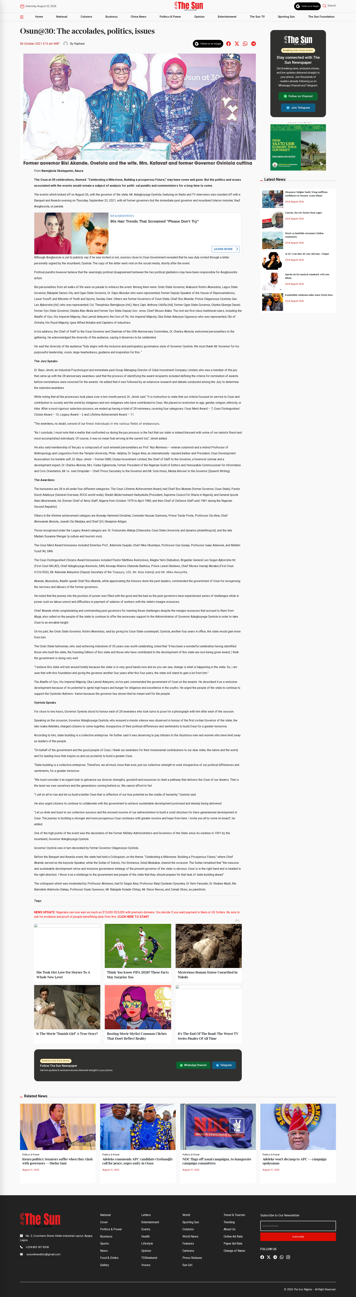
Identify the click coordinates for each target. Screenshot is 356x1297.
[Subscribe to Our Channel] (275, 1257)
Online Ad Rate (233, 1236)
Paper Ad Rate (233, 1243)
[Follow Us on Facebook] (262, 1257)
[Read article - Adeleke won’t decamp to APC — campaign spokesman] (298, 1126)
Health (145, 1236)
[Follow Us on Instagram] (288, 1257)
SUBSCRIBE (298, 1237)
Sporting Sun (286, 16)
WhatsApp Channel (195, 1065)
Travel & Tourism (234, 1215)
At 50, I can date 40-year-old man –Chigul (307, 254)
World (186, 1215)
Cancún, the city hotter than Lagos (303, 213)
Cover (104, 1222)
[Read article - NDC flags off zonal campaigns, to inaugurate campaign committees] (218, 1126)
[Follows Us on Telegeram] (253, 43)
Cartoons (188, 1251)
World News (190, 1236)
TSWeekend (149, 1258)
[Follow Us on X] (269, 1257)
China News (138, 16)
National (61, 16)
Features (188, 1243)
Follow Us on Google (310, 6)
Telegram (226, 1065)
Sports (104, 1243)
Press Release (192, 1258)
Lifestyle (147, 1243)
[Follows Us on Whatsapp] (245, 43)
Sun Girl (187, 1265)
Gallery (104, 1265)
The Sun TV (257, 16)
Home (39, 16)
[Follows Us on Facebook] (228, 43)
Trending (229, 1222)
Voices (145, 1265)
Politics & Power (170, 16)
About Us (229, 1229)
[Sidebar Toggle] (21, 17)
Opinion (199, 16)
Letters (146, 1215)
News (104, 1251)
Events (145, 1229)
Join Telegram (300, 107)
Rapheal (79, 43)
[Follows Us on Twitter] (237, 43)
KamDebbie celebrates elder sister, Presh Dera (309, 295)
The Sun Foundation (321, 16)
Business (112, 16)
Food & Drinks (109, 1258)
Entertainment (227, 16)
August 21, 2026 (30, 1170)
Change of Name (234, 1251)
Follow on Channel (301, 96)
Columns (86, 16)
